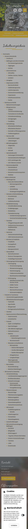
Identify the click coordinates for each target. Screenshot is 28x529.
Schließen (14, 525)
